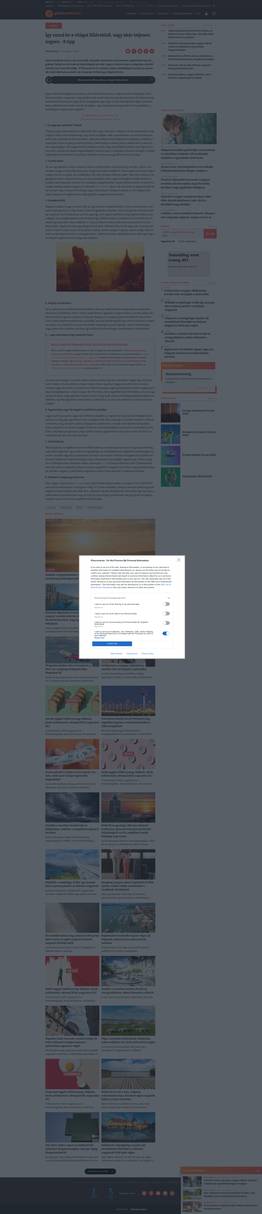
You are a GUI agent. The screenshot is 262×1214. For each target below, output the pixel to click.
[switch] (166, 604)
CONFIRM (112, 644)
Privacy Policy (148, 653)
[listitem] (132, 598)
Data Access (132, 653)
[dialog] (132, 607)
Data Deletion (116, 653)
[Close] (179, 560)
